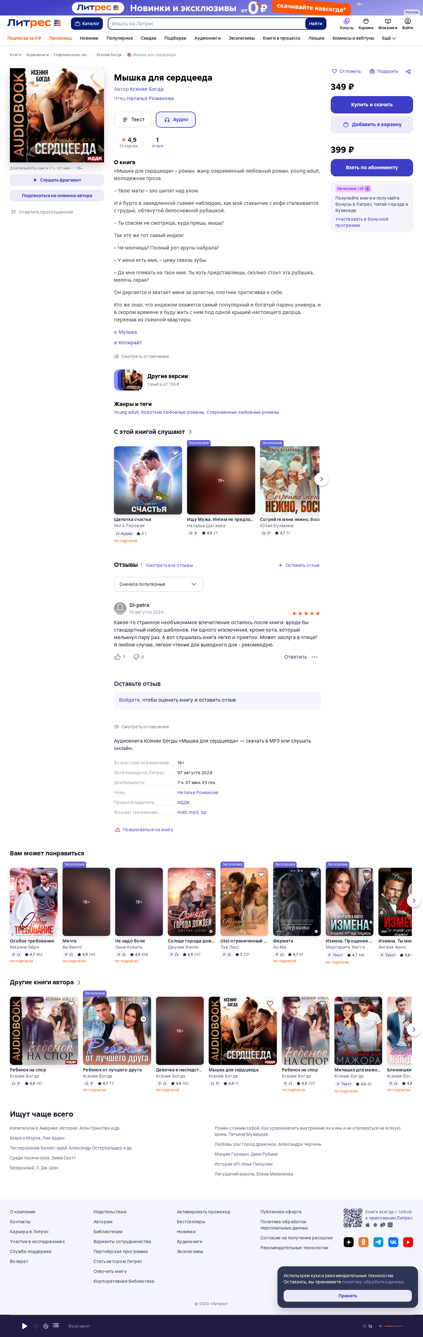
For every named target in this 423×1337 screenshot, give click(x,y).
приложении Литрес (390, 1218)
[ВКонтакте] (393, 1242)
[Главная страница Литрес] (34, 23)
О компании (23, 1212)
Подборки (175, 38)
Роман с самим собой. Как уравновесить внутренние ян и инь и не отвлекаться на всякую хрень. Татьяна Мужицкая (308, 1131)
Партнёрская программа (121, 1251)
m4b (182, 812)
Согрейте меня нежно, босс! (291, 519)
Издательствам (110, 1212)
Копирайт (130, 343)
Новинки (89, 38)
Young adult (126, 412)
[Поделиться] (409, 71)
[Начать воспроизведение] (25, 1326)
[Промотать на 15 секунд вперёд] (46, 1326)
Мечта (69, 941)
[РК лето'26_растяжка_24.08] (211, 7)
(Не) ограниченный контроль (244, 941)
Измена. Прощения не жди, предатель (349, 941)
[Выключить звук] (380, 1326)
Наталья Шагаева (206, 525)
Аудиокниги (207, 38)
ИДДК (183, 802)
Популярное (120, 38)
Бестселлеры (191, 1221)
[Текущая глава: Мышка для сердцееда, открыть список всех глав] (55, 1325)
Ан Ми (279, 947)
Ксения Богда (24, 1076)
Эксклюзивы (242, 38)
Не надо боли (130, 941)
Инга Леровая (129, 525)
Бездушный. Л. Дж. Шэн (34, 1168)
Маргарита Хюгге (345, 947)
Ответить (295, 657)
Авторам (103, 1221)
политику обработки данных (373, 1282)
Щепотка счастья (132, 519)
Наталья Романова (197, 792)
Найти (315, 23)
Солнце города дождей (192, 941)
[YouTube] (408, 1242)
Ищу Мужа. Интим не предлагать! (221, 519)
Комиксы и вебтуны (353, 38)
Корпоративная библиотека (124, 1281)
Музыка (128, 332)
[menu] (158, 584)
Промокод (60, 38)
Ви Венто (72, 947)
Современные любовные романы (243, 412)
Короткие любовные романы (172, 412)
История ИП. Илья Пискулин (244, 1164)
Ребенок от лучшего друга (112, 1070)
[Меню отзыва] (314, 657)
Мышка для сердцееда (234, 1070)
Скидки (148, 38)
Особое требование (32, 941)
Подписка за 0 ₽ (24, 38)
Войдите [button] (129, 700)
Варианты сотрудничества (122, 1241)
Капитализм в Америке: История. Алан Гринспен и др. (65, 1128)
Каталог (91, 23)
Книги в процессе (281, 38)
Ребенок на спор (28, 1070)
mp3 (193, 812)
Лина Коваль (128, 947)
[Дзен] (349, 1242)
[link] (208, 605)
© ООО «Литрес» (211, 1304)
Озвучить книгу (110, 1271)
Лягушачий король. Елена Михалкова (254, 1174)
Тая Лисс (229, 947)
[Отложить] (175, 453)
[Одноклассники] (363, 1242)
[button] (129, 142)
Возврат (19, 1261)
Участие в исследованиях (37, 1241)
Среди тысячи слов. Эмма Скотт (43, 1158)
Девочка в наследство (180, 1070)
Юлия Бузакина (277, 525)
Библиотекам (108, 1231)
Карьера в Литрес (29, 1231)
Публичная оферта (281, 1212)
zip (204, 812)
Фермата (283, 941)
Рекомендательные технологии (294, 1248)
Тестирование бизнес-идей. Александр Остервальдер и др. (71, 1148)
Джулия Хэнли (183, 947)
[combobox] (206, 23)
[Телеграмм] (378, 1242)
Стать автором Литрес (118, 1261)
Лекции (316, 38)
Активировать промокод (203, 1212)
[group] (217, 608)
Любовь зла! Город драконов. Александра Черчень (268, 1144)
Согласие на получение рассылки (296, 1238)
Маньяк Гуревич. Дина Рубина (246, 1154)
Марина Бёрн (24, 947)
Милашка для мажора (358, 1070)
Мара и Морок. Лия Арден (37, 1138)
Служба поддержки (30, 1251)
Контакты (20, 1221)
